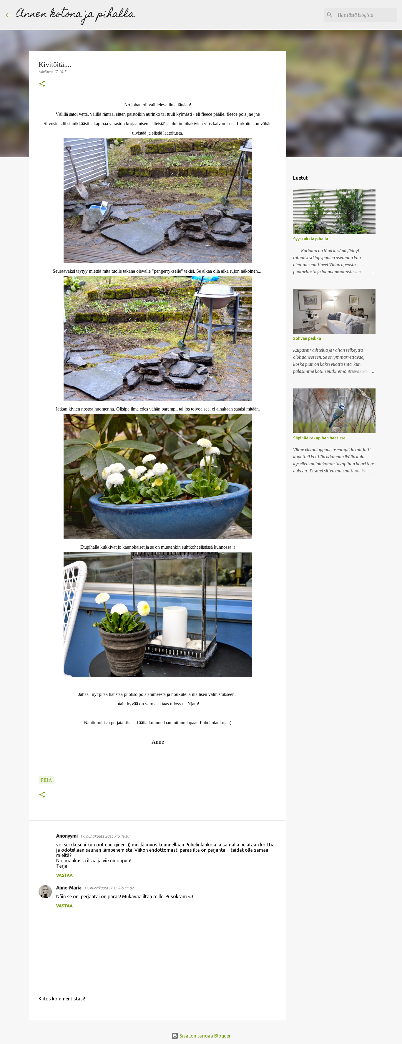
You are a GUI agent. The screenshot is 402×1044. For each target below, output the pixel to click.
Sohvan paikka (307, 338)
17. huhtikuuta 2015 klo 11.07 (109, 888)
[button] (42, 84)
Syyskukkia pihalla (310, 238)
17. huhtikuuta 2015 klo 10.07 (105, 836)
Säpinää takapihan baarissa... (320, 438)
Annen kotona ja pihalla (75, 15)
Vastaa (64, 875)
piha (46, 779)
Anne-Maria (69, 887)
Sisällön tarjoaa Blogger (204, 1035)
